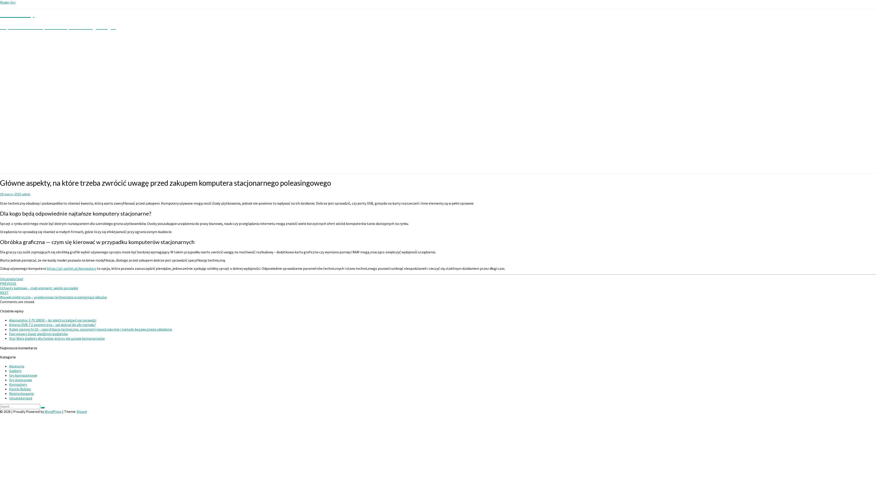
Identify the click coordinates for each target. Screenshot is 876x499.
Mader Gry (8, 2)
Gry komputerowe (23, 375)
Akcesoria (16, 366)
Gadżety (15, 370)
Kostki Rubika (20, 389)
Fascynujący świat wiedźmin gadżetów (38, 334)
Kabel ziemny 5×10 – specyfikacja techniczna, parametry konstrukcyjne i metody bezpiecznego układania (90, 329)
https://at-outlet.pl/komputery (71, 268)
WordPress (53, 411)
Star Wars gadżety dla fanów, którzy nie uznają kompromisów (57, 338)
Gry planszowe (20, 380)
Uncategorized (11, 279)
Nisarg (82, 411)
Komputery (18, 384)
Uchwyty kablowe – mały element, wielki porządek (39, 285)
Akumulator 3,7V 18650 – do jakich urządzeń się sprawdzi (52, 320)
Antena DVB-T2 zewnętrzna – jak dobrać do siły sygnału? (52, 324)
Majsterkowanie (21, 393)
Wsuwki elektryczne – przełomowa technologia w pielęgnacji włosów (53, 294)
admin (26, 194)
